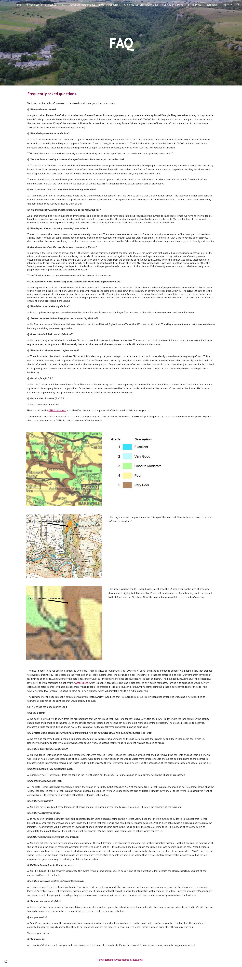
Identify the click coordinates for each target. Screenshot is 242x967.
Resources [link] (114, 4)
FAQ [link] (101, 4)
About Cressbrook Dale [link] (82, 4)
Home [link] (18, 4)
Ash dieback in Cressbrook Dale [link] (141, 4)
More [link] (226, 4)
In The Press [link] (194, 4)
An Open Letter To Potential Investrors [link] (45, 4)
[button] (238, 5)
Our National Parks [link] (172, 4)
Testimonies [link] (212, 4)
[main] (121, 42)
